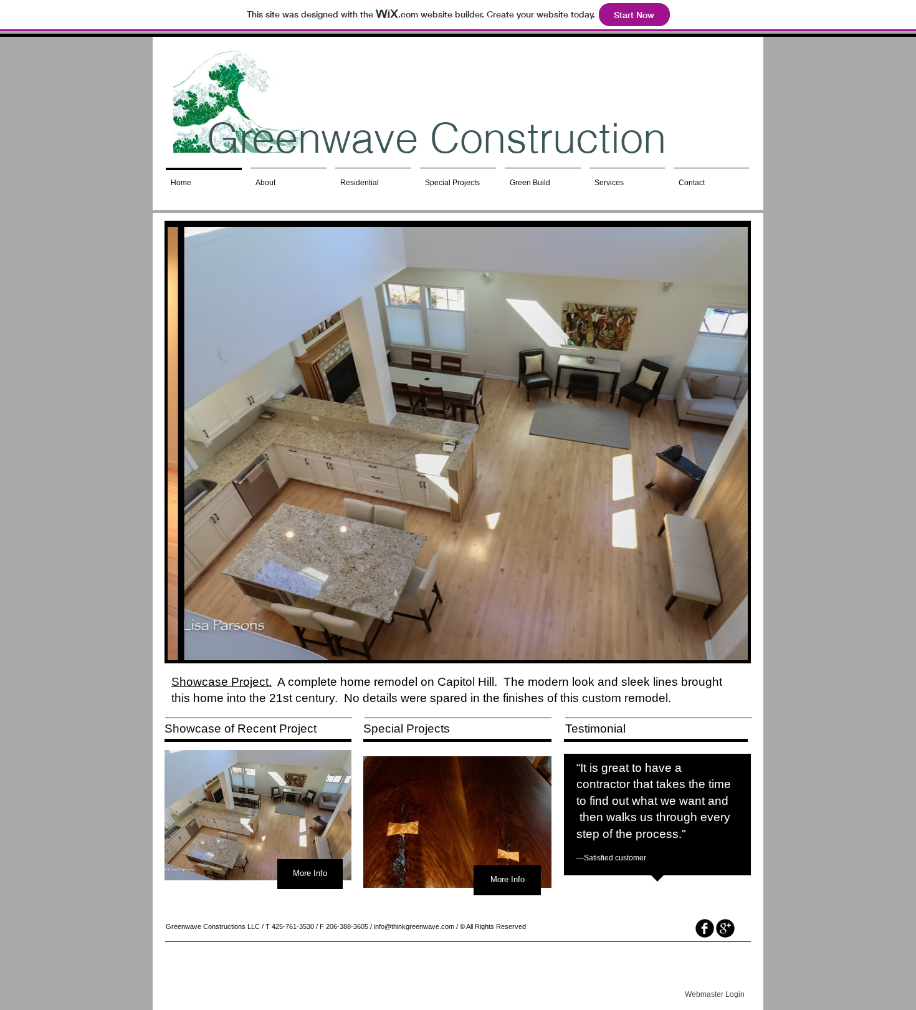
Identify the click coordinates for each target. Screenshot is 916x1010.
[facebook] (704, 928)
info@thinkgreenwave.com (414, 926)
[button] (458, 443)
